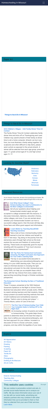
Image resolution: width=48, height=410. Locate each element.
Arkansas (35, 183)
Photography (8, 358)
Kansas (35, 178)
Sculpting (7, 349)
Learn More (8, 404)
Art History (7, 342)
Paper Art (7, 351)
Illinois (35, 180)
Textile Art (7, 353)
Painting (7, 346)
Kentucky (35, 173)
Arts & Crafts (8, 363)
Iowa (35, 175)
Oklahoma (35, 168)
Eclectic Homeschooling (12, 376)
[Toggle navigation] (43, 3)
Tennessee (35, 185)
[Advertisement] (24, 31)
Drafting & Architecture (12, 360)
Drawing (7, 344)
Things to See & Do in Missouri (16, 115)
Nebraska (35, 171)
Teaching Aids (9, 378)
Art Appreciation (10, 339)
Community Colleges (11, 380)
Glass (6, 356)
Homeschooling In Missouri (14, 2)
